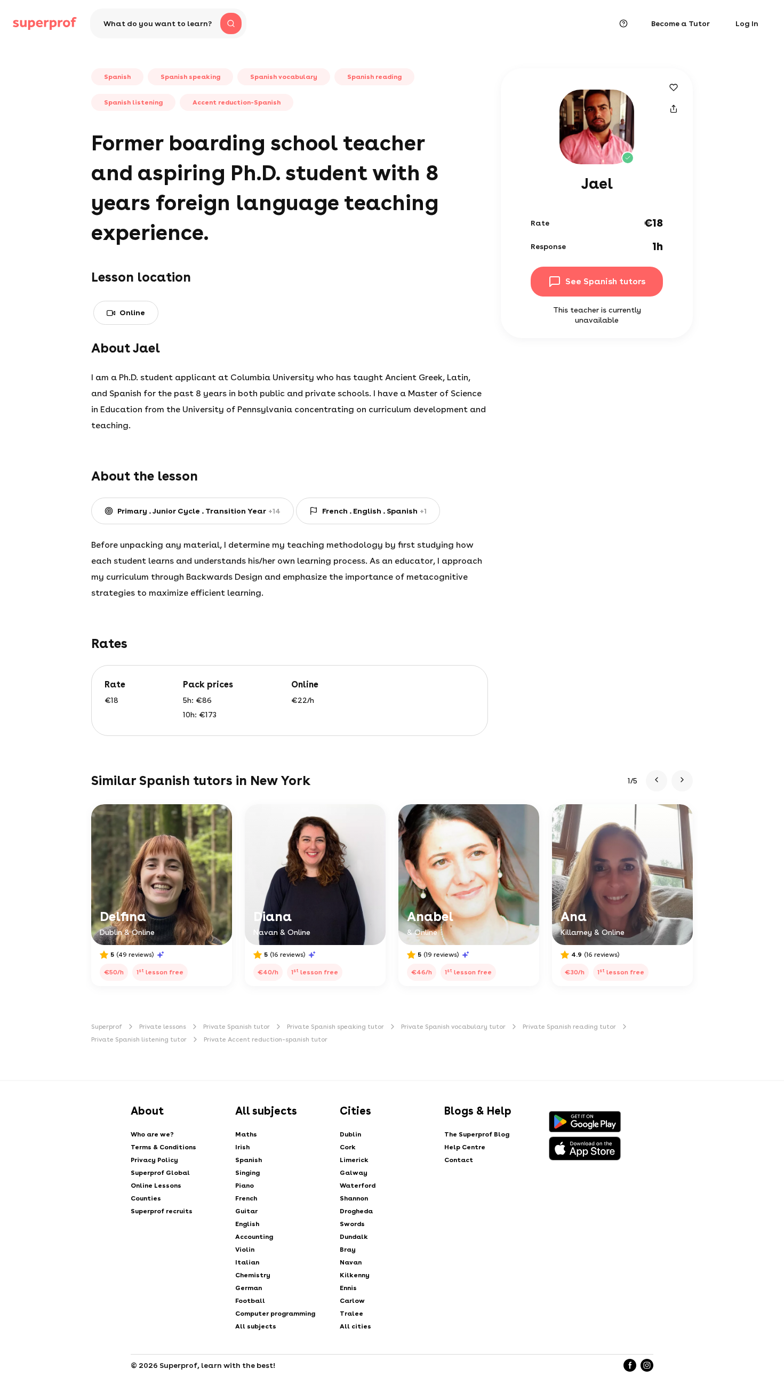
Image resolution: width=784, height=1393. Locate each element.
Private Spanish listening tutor (139, 1039)
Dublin (350, 1134)
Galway (353, 1172)
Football (250, 1300)
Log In (746, 23)
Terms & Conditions (163, 1147)
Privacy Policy (154, 1160)
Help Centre (464, 1147)
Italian (247, 1262)
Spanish (248, 1160)
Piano (244, 1185)
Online (132, 312)
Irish (242, 1147)
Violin (244, 1249)
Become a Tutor (680, 23)
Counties (146, 1198)
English (247, 1224)
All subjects (255, 1326)
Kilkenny (355, 1275)
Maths (246, 1134)
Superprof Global (160, 1172)
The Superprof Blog (476, 1134)
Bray (348, 1249)
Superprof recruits (162, 1211)
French (246, 1198)
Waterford (357, 1185)
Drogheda (356, 1211)
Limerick (354, 1160)
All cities (355, 1326)
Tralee (351, 1313)
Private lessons (162, 1026)
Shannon (354, 1198)
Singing (247, 1172)
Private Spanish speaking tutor (335, 1026)
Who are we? (152, 1134)
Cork (348, 1147)
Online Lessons (156, 1185)
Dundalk (354, 1236)
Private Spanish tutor (236, 1026)
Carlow (352, 1300)
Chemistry (252, 1275)
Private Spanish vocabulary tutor (453, 1026)
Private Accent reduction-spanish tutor (265, 1039)
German (248, 1288)
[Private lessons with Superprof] (45, 23)
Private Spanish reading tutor (569, 1026)
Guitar (246, 1211)
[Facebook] (629, 1365)
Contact (458, 1160)
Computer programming (275, 1313)
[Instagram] (647, 1365)
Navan (351, 1262)
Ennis (348, 1288)
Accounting (254, 1236)
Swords (352, 1224)
